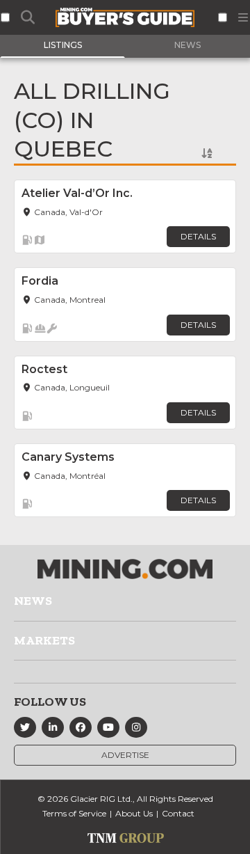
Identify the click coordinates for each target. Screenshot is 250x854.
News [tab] (187, 45)
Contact (178, 813)
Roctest (44, 369)
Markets (44, 640)
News (33, 600)
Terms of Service (74, 813)
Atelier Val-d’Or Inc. (77, 193)
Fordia (40, 280)
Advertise (125, 755)
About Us (134, 813)
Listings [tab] (63, 45)
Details (198, 236)
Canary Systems (68, 457)
